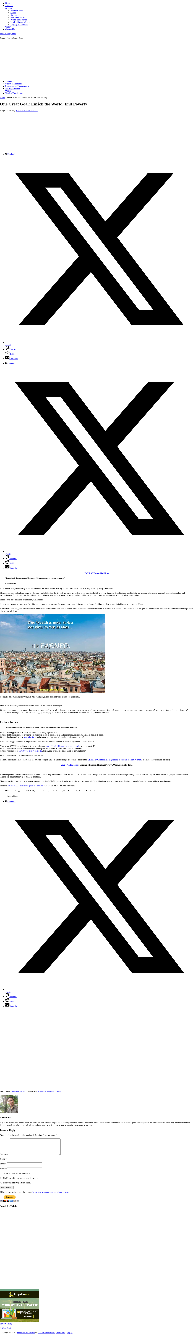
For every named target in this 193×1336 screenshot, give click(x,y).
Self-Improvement (18, 1091)
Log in (69, 1333)
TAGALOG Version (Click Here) (97, 573)
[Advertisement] (79, 59)
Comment (5, 1154)
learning (50, 1091)
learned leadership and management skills (63, 746)
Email (3, 1164)
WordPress (60, 1333)
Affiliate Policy (6, 1328)
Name (3, 1159)
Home (2, 98)
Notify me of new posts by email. (17, 1183)
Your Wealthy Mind (8, 34)
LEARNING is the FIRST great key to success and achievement (114, 760)
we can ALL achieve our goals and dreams (25, 786)
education (42, 1091)
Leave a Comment (30, 110)
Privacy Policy (6, 1324)
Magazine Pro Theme (26, 1333)
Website (3, 1168)
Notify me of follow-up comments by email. (21, 1178)
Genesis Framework (46, 1333)
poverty (58, 1091)
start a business (30, 737)
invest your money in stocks (30, 751)
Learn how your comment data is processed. (50, 1192)
